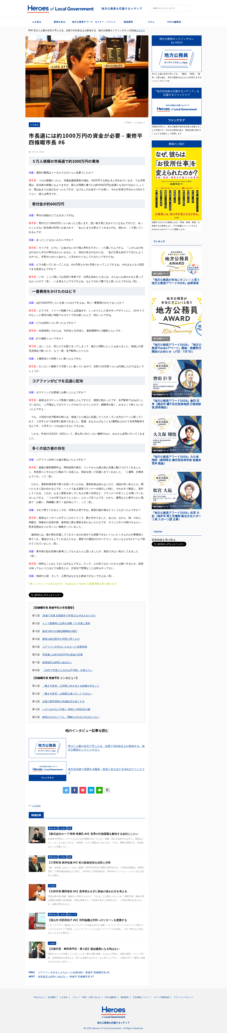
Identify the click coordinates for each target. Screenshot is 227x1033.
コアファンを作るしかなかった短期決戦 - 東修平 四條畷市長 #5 (74, 972)
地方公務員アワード (82, 21)
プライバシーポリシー (183, 997)
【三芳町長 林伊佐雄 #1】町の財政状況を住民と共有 (79, 862)
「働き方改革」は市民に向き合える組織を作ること (71, 685)
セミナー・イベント (105, 21)
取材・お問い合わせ (91, 997)
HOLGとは (38, 997)
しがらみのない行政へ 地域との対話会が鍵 (66, 709)
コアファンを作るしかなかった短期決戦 (64, 646)
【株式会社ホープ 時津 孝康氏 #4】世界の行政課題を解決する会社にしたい (93, 833)
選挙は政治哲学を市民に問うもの (61, 638)
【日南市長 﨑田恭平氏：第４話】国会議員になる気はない (84, 948)
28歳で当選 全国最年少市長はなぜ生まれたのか (69, 615)
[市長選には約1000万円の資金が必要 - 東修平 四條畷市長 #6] (91, 790)
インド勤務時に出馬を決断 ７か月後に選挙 (66, 623)
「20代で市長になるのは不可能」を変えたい (67, 670)
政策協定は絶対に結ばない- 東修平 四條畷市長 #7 (66, 976)
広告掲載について (141, 997)
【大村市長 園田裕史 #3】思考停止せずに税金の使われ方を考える (87, 891)
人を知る (36, 21)
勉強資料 (128, 21)
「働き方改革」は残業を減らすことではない (67, 693)
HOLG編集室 (174, 21)
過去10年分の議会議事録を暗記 (59, 631)
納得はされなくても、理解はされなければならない (71, 717)
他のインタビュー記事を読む (87, 731)
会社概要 (52, 997)
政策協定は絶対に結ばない (57, 662)
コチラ (141, 30)
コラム (151, 21)
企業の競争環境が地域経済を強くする (63, 701)
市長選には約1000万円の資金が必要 (62, 654)
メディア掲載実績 (161, 997)
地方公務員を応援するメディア (113, 1022)
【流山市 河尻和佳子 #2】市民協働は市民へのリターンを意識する (87, 920)
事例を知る (59, 21)
